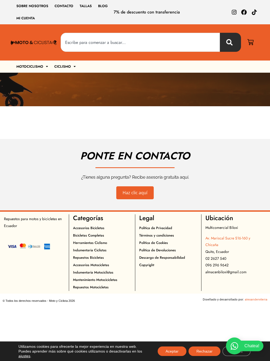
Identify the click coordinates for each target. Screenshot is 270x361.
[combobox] (140, 42)
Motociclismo (29, 66)
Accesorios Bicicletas (88, 227)
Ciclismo (62, 66)
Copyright (146, 264)
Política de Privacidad (155, 227)
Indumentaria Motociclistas (93, 272)
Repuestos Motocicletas (91, 287)
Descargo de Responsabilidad (162, 257)
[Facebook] (244, 12)
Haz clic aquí (135, 193)
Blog (103, 5)
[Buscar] (230, 42)
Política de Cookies (153, 242)
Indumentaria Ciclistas (90, 250)
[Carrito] (250, 42)
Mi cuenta (25, 18)
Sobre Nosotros (32, 5)
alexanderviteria (256, 299)
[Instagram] (234, 12)
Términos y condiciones (156, 235)
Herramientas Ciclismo (90, 242)
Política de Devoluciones (157, 250)
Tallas (86, 5)
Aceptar (172, 351)
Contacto (64, 5)
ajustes (24, 356)
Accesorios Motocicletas (91, 264)
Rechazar (204, 351)
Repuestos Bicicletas (88, 257)
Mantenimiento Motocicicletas (95, 279)
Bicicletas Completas (88, 235)
